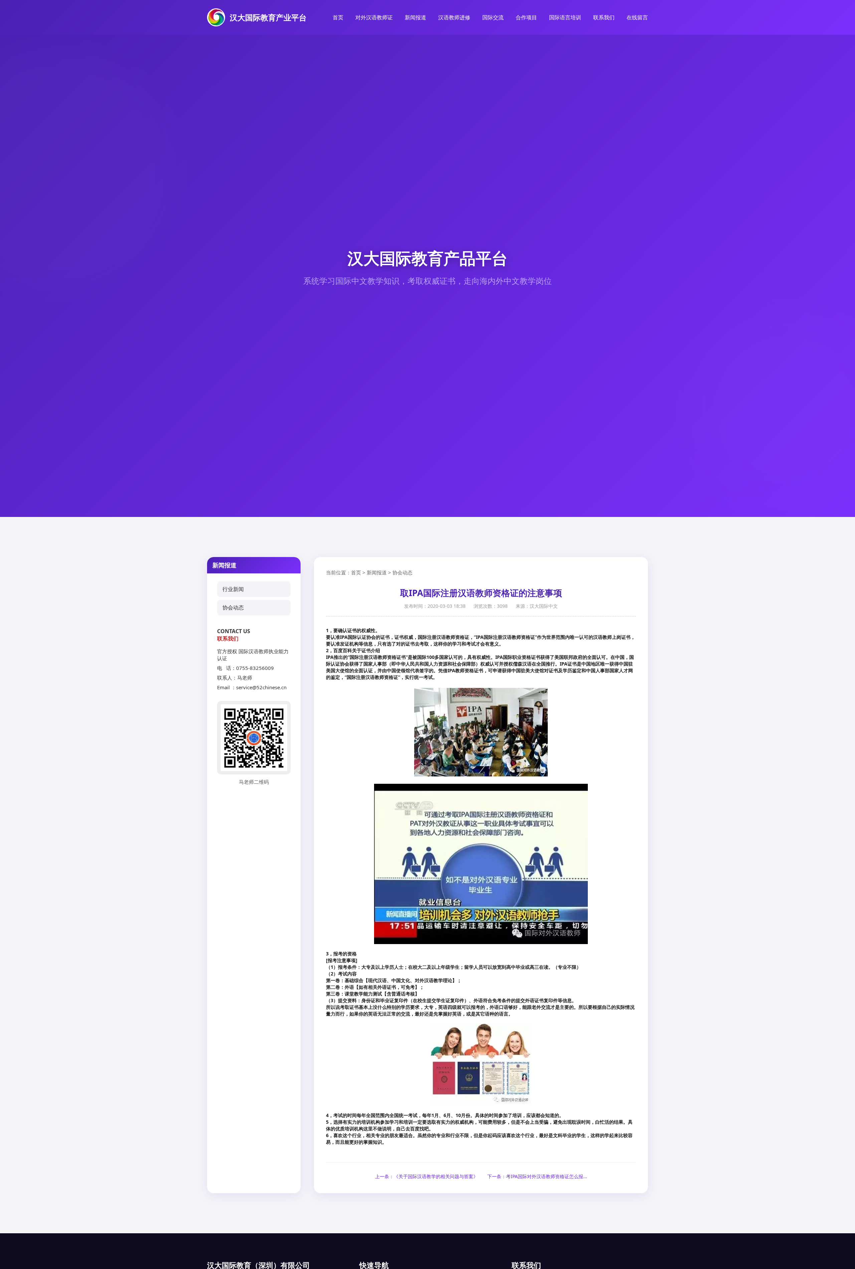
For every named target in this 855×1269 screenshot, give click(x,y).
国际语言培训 (565, 17)
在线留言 (637, 17)
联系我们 (604, 17)
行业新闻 (233, 589)
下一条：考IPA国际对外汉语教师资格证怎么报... (537, 1176)
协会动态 (233, 607)
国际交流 (493, 17)
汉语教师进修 (454, 17)
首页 (338, 17)
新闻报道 (415, 17)
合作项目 (526, 17)
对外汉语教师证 (374, 17)
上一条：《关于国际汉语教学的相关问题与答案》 (426, 1176)
